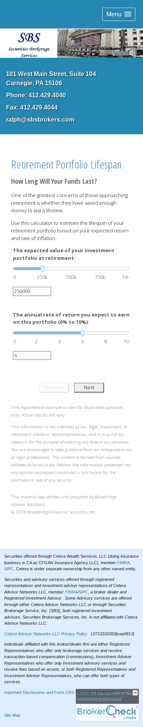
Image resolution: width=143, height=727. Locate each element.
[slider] (71, 268)
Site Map (12, 715)
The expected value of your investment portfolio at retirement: (63, 254)
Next (89, 387)
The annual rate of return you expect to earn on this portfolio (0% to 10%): (71, 318)
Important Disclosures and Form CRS (39, 692)
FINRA (123, 562)
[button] (118, 14)
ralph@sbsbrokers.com (40, 119)
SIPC (9, 568)
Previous (54, 387)
